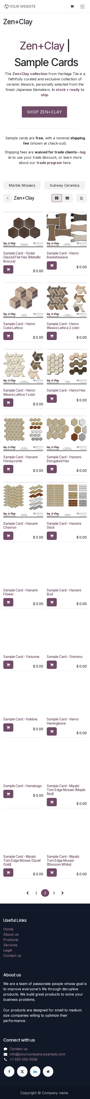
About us (11, 934)
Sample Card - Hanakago (22, 786)
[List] (67, 198)
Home (8, 929)
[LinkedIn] (35, 1071)
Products (10, 939)
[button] (8, 269)
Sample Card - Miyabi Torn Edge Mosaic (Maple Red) (66, 790)
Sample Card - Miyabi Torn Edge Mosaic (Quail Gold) (21, 860)
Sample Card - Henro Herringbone (63, 721)
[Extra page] (48, 1071)
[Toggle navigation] (82, 6)
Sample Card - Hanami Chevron (20, 525)
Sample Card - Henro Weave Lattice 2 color (63, 326)
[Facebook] (9, 1071)
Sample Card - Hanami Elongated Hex (64, 459)
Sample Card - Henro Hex (66, 390)
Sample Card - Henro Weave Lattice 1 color (19, 392)
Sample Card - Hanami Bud (64, 592)
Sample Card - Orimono (64, 657)
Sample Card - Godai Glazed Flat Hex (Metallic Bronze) (22, 257)
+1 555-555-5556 (24, 1059)
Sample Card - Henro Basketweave (63, 255)
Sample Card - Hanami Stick (64, 525)
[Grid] (56, 198)
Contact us (12, 955)
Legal (7, 950)
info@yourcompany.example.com (37, 1054)
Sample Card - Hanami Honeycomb (20, 459)
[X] (22, 1071)
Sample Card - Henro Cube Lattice (19, 326)
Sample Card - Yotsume (21, 657)
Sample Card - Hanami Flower (20, 592)
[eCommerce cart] (72, 6)
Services (10, 945)
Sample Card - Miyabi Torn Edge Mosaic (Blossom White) (63, 860)
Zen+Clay (42, 45)
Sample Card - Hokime (20, 719)
